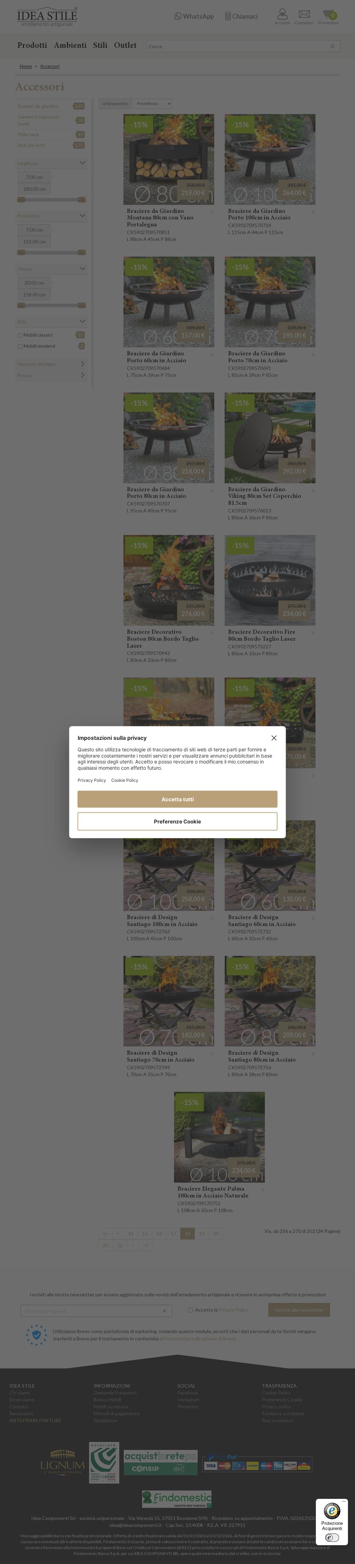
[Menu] (344, 1503)
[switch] (332, 1537)
